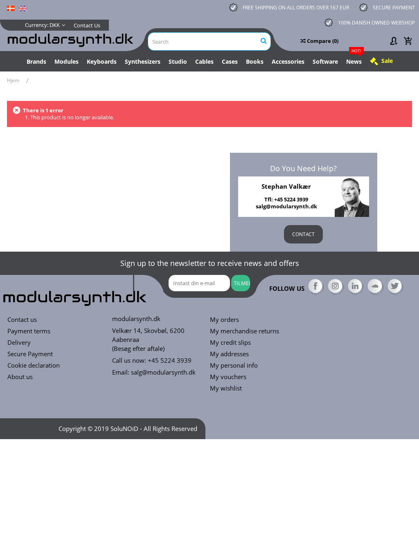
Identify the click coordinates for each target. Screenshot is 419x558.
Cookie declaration (33, 365)
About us (20, 376)
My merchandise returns (244, 331)
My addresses (229, 353)
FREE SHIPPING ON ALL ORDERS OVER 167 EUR (296, 7)
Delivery (19, 342)
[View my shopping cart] (408, 40)
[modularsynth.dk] (71, 39)
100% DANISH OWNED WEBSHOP (376, 22)
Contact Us (87, 25)
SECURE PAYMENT (394, 7)
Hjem (13, 80)
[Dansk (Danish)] (11, 7)
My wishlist (226, 388)
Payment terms (28, 331)
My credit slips (230, 342)
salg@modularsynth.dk (163, 372)
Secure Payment (30, 353)
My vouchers (228, 376)
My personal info (234, 365)
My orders (224, 319)
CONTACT (303, 234)
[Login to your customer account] (393, 41)
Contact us (22, 319)
